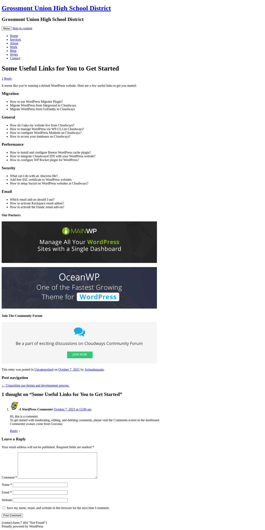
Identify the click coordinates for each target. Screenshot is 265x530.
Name (7, 484)
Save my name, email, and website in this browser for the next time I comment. (58, 508)
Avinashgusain (94, 369)
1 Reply (7, 78)
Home (14, 36)
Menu (6, 28)
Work (13, 47)
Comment (9, 477)
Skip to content (22, 28)
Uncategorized (43, 369)
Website (7, 500)
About (14, 43)
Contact (15, 58)
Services (15, 39)
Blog (13, 51)
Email (7, 492)
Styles (14, 54)
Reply (14, 431)
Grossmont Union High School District (56, 8)
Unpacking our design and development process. (35, 385)
